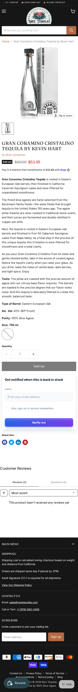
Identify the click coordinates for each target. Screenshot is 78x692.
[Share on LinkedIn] (18, 442)
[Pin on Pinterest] (25, 442)
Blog (60, 677)
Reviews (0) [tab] (19, 482)
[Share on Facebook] (4, 442)
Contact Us (16, 673)
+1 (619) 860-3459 (28, 609)
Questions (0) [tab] (58, 482)
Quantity (7, 346)
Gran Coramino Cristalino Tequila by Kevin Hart (38, 145)
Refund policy (46, 677)
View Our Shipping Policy (17, 585)
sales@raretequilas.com (23, 602)
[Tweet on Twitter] (11, 442)
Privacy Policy (33, 673)
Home (5, 41)
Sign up (56, 636)
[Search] (71, 30)
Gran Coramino (15, 155)
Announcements (25, 677)
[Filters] (4, 493)
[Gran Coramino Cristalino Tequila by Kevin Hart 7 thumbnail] (8, 128)
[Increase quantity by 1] (33, 354)
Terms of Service (54, 673)
